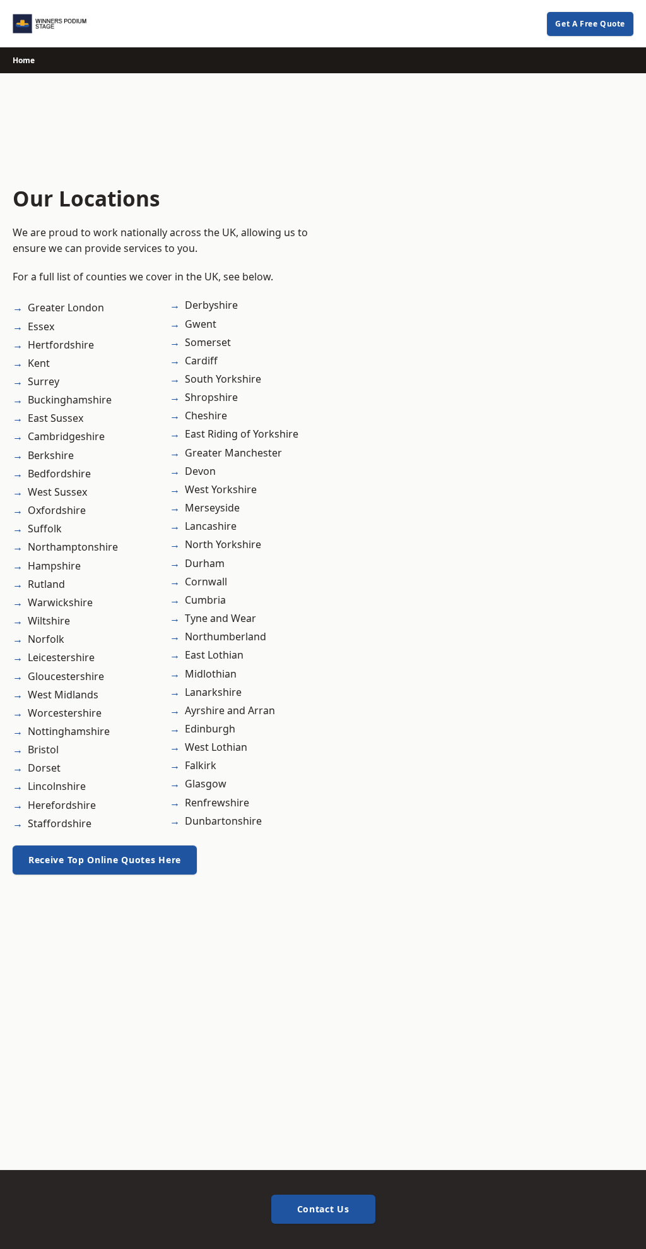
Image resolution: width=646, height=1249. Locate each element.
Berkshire (51, 455)
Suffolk (45, 528)
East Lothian (214, 655)
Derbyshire (211, 305)
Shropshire (211, 397)
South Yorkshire (223, 379)
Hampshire (54, 566)
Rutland (46, 584)
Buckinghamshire (70, 400)
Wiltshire (49, 621)
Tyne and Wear (220, 618)
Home (24, 60)
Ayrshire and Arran (230, 710)
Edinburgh (210, 729)
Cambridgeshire (66, 436)
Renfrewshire (217, 803)
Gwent (200, 324)
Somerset (208, 342)
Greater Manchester (233, 453)
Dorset (44, 768)
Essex (41, 326)
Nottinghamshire (69, 731)
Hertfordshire (61, 345)
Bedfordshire (59, 474)
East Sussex (55, 418)
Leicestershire (61, 657)
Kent (39, 363)
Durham (205, 563)
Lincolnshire (57, 786)
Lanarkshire (213, 692)
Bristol (43, 749)
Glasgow (205, 784)
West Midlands (63, 695)
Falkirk (200, 765)
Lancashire (211, 526)
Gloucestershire (66, 676)
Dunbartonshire (223, 821)
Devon (200, 471)
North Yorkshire (223, 544)
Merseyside (212, 508)
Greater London (66, 307)
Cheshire (206, 415)
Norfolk (46, 639)
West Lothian (216, 747)
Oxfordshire (57, 510)
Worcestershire (65, 713)
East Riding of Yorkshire (241, 434)
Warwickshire (60, 602)
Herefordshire (62, 805)
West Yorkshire (221, 489)
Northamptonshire (73, 547)
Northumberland (225, 636)
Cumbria (205, 600)
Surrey (43, 381)
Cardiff (201, 361)
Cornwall (206, 582)
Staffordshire (59, 823)
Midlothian (211, 674)
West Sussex (57, 492)
